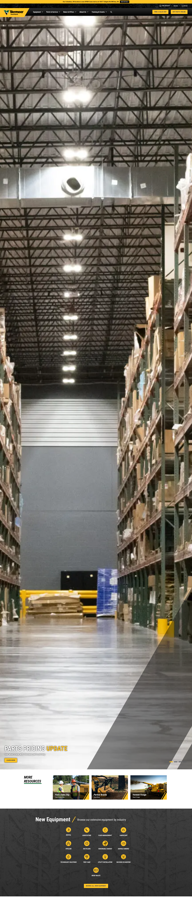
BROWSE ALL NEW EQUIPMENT (96, 886)
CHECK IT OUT (11, 760)
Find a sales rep (160, 12)
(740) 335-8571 (165, 5)
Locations (185, 6)
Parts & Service (52, 12)
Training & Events (98, 12)
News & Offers (68, 12)
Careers (176, 6)
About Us (83, 12)
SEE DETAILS (124, 1)
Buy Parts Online (179, 12)
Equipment (37, 12)
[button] (166, 761)
